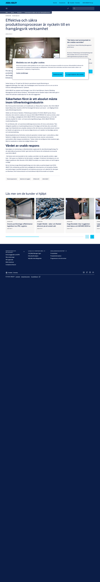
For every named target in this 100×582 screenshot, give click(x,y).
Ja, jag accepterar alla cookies (75, 74)
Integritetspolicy (35, 69)
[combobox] (83, 8)
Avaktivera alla (57, 74)
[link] (55, 3)
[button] (92, 237)
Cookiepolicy (27, 69)
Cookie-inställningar (22, 73)
